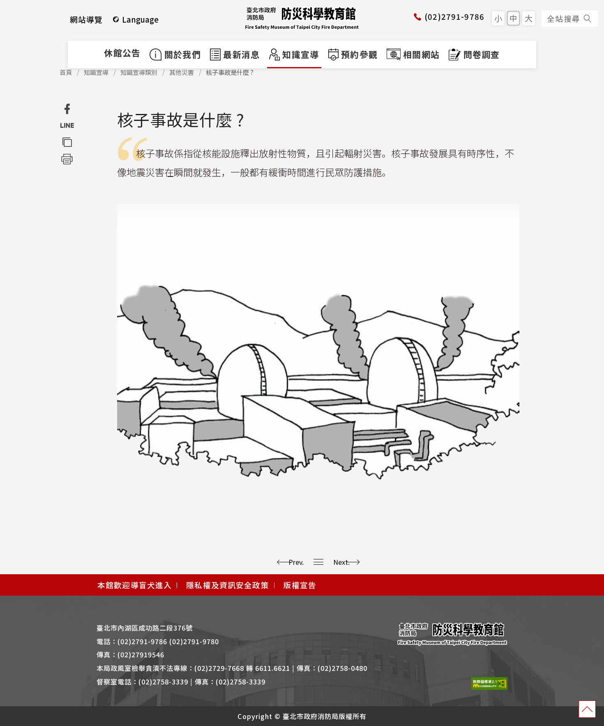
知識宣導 (299, 54)
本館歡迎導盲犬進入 (134, 584)
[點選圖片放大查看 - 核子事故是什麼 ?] (318, 354)
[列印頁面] (67, 158)
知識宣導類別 (138, 72)
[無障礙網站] (489, 682)
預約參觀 (359, 54)
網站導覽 (86, 19)
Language (140, 19)
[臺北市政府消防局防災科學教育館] (301, 18)
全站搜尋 (563, 18)
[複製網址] (67, 142)
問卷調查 (481, 54)
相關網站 (421, 54)
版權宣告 (300, 584)
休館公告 (122, 52)
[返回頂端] (587, 709)
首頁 (66, 72)
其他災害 (181, 72)
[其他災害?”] (318, 562)
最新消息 (241, 54)
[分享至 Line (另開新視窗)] (67, 125)
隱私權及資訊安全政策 (227, 584)
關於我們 (182, 54)
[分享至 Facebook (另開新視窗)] (67, 109)
